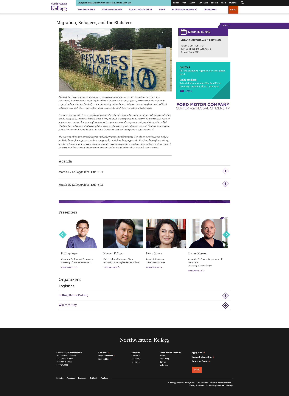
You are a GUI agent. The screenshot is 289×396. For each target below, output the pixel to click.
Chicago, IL (136, 355)
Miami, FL (135, 362)
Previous (63, 234)
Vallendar (164, 365)
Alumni (192, 3)
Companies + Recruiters (208, 3)
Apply (233, 9)
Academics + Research (184, 9)
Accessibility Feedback (215, 385)
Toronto (163, 362)
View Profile (68, 267)
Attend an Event (199, 361)
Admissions (210, 9)
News (162, 9)
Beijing (162, 355)
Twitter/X (93, 378)
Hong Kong (164, 359)
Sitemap (229, 385)
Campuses (136, 352)
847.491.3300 (62, 365)
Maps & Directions (105, 356)
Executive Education (140, 9)
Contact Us (102, 352)
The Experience (86, 9)
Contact (226, 26)
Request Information (202, 357)
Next (226, 234)
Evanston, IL (136, 359)
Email (189, 91)
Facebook (71, 378)
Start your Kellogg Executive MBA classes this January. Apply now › (105, 3)
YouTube (104, 378)
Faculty (176, 3)
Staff (184, 3)
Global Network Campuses (170, 352)
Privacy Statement (197, 385)
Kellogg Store (103, 359)
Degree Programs (112, 9)
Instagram (82, 378)
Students (232, 3)
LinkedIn (60, 378)
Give (196, 369)
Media (223, 3)
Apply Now (197, 352)
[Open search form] (242, 3)
